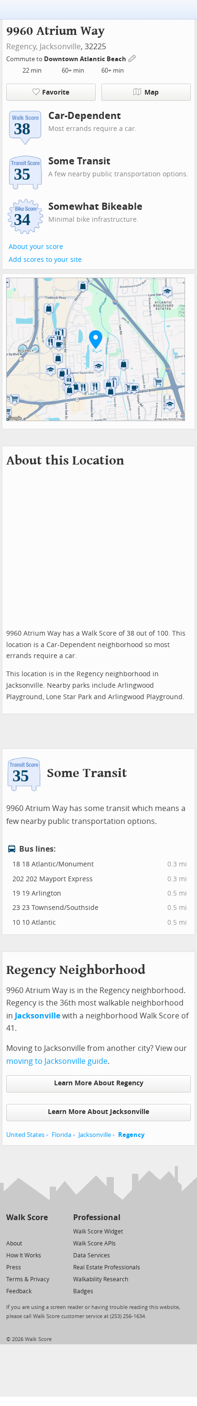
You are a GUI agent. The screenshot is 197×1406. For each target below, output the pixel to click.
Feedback (19, 1291)
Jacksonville (60, 46)
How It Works (23, 1255)
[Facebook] (26, 1230)
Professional (96, 1217)
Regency (131, 1134)
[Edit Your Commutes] (132, 57)
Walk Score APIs (94, 1243)
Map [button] (151, 92)
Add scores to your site (45, 260)
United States (25, 1134)
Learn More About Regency (98, 1083)
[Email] (41, 1230)
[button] (95, 339)
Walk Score (27, 1217)
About (14, 1243)
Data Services (91, 1255)
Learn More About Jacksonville (98, 1112)
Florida (61, 1134)
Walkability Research (100, 1279)
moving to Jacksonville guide (57, 1061)
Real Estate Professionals (106, 1267)
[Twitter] (11, 1230)
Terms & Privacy (27, 1279)
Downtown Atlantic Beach (86, 59)
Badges (83, 1291)
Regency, (22, 46)
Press (13, 1267)
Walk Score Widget (98, 1231)
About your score (36, 247)
